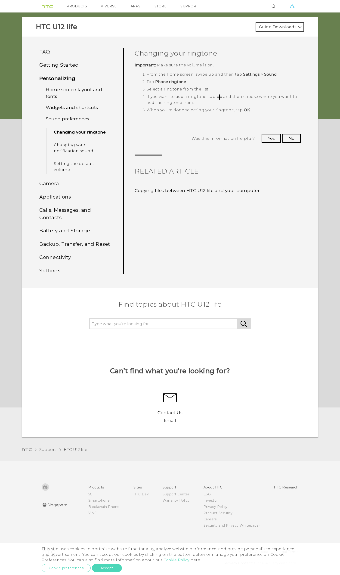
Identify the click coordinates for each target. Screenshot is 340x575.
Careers (210, 519)
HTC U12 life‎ (75, 450)
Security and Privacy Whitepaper (232, 525)
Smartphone (99, 500)
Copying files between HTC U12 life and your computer (197, 190)
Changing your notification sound (73, 148)
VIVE (92, 513)
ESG (207, 494)
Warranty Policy (176, 500)
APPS (136, 6)
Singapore (57, 505)
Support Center (176, 494)
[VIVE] (292, 6)
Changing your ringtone (80, 132)
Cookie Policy (177, 560)
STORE (161, 6)
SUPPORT (189, 6)
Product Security (218, 513)
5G (90, 494)
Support (47, 450)
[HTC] (47, 6)
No (291, 138)
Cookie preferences (66, 568)
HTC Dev (141, 494)
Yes (271, 138)
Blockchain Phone (104, 507)
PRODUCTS (77, 6)
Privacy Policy (216, 507)
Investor (211, 500)
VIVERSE (109, 6)
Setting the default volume (74, 166)
